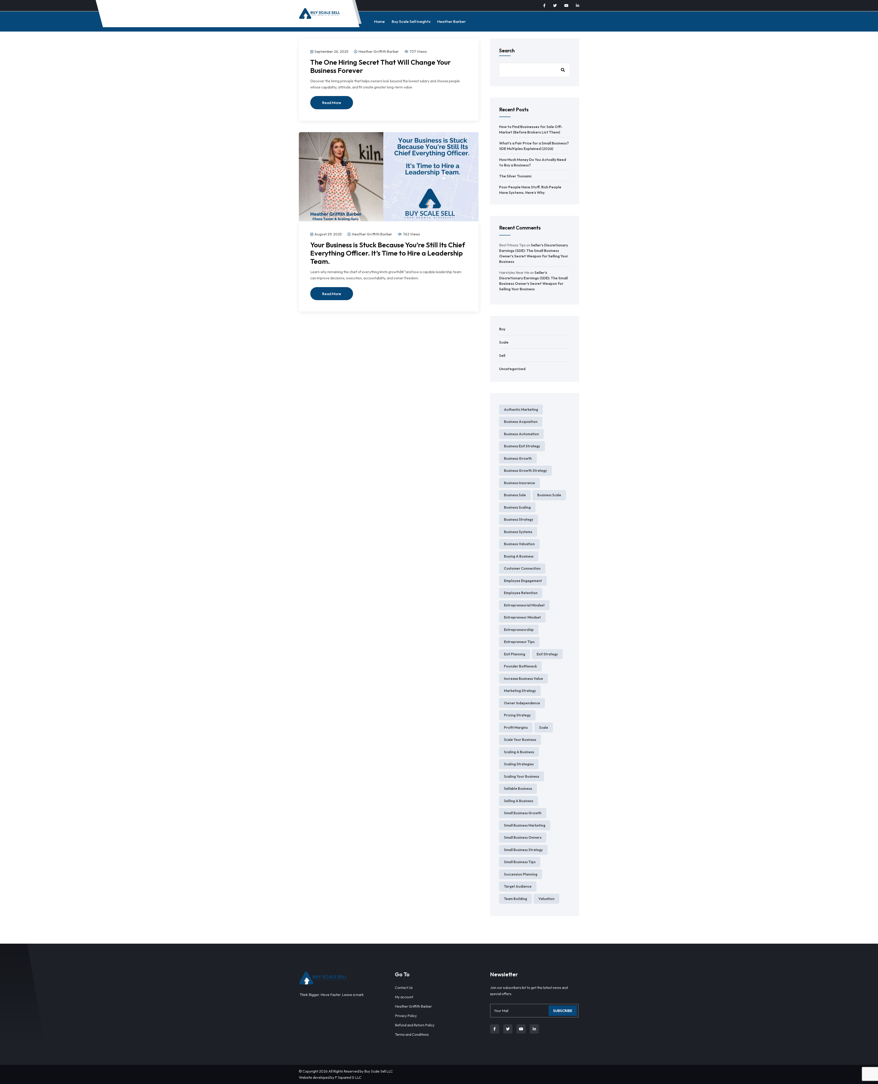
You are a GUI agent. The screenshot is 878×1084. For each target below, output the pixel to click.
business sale (515, 495)
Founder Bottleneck (520, 666)
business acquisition (521, 421)
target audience (518, 886)
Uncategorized (512, 368)
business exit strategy (522, 446)
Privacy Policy (406, 1015)
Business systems (518, 532)
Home (379, 21)
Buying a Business (518, 556)
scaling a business (519, 752)
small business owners (522, 837)
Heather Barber (451, 21)
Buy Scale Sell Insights (411, 21)
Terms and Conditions (412, 1034)
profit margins (516, 727)
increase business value (523, 678)
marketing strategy (520, 691)
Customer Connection (522, 568)
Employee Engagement (523, 581)
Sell (502, 355)
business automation (521, 434)
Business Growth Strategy (525, 470)
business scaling (517, 507)
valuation (546, 899)
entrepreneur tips (519, 642)
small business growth (522, 813)
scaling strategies (519, 764)
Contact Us (404, 987)
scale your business (520, 739)
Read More (331, 102)
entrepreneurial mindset (524, 605)
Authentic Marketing (521, 409)
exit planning (514, 654)
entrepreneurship (519, 629)
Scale (504, 342)
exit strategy (547, 654)
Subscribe (562, 1010)
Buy (502, 329)
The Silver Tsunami (515, 176)
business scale (549, 495)
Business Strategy (518, 519)
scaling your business (521, 776)
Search (507, 50)
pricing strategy (517, 715)
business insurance (519, 483)
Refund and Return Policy (414, 1025)
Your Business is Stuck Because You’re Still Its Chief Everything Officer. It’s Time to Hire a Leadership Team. (387, 253)
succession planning (520, 874)
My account (404, 997)
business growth (518, 458)
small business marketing (524, 825)
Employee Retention (521, 593)
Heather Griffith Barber (413, 1006)
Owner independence (522, 703)
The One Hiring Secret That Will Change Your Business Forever (380, 66)
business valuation (519, 544)
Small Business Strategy (523, 850)
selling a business (518, 801)
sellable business (518, 788)
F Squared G (344, 1077)
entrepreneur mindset (522, 617)
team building (515, 899)
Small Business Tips (519, 862)
